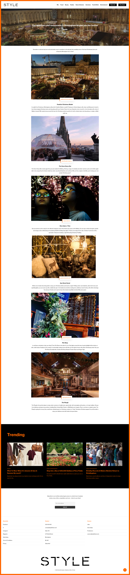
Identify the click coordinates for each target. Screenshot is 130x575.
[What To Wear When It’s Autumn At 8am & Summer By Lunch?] (25, 461)
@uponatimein (66, 220)
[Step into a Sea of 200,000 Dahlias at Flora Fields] (65, 460)
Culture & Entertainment (52, 468)
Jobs (88, 524)
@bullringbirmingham (67, 161)
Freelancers (90, 530)
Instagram (5, 530)
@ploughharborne (67, 397)
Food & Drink (65, 21)
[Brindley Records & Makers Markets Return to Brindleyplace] (104, 461)
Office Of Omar (72, 570)
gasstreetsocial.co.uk (65, 278)
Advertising (5, 537)
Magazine (5, 534)
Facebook (5, 524)
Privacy (4, 543)
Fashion (9, 468)
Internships (90, 527)
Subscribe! (47, 543)
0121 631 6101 (48, 524)
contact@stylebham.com (51, 527)
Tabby (59, 33)
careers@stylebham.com (93, 534)
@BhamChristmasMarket (67, 99)
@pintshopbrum (67, 337)
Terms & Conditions (7, 540)
